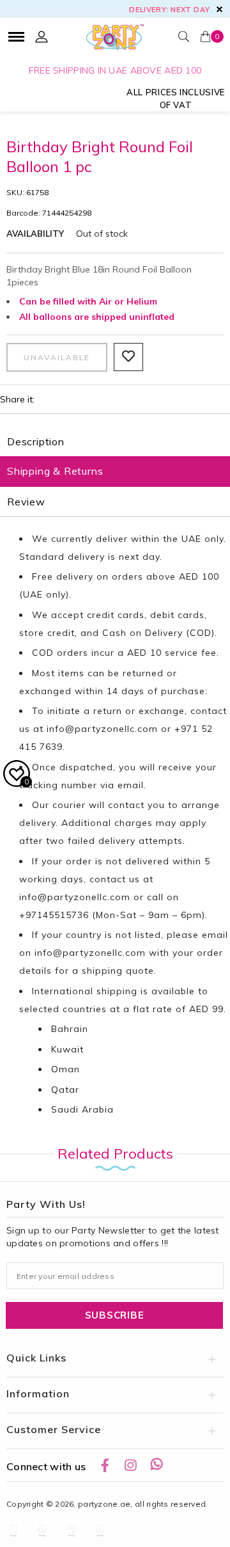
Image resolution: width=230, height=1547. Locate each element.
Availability (35, 233)
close (219, 9)
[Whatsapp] (156, 1465)
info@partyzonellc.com (102, 728)
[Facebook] (104, 1465)
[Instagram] (130, 1465)
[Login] (41, 36)
